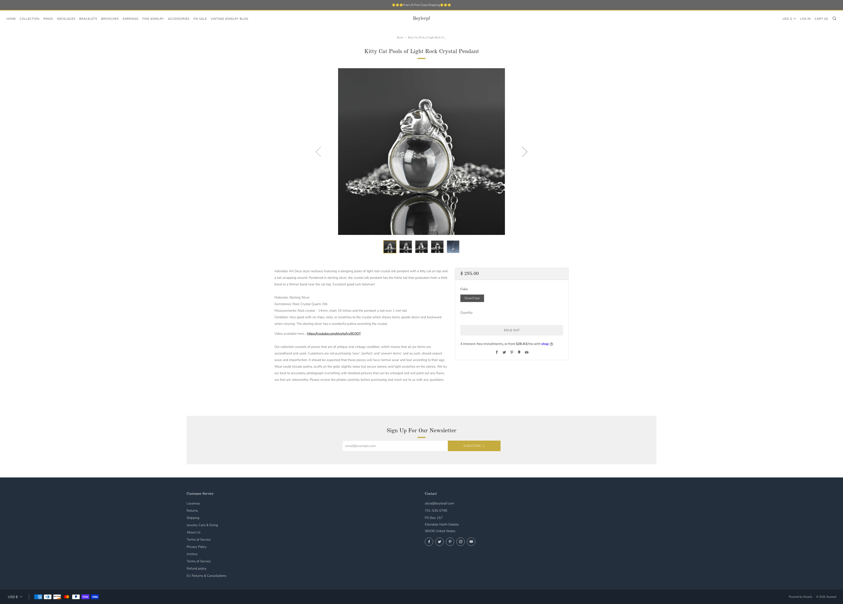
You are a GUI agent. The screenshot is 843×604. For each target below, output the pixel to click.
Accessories (178, 19)
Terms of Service (199, 539)
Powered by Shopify (800, 597)
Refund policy (197, 568)
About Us (193, 532)
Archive (192, 554)
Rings (48, 19)
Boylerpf (421, 18)
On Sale (200, 19)
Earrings (131, 19)
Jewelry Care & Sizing (202, 525)
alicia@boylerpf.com (439, 503)
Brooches (110, 19)
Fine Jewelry (153, 19)
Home (11, 19)
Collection (30, 19)
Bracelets (88, 19)
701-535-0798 (436, 510)
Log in (805, 19)
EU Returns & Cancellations (206, 576)
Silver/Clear (472, 298)
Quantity (466, 312)
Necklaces (66, 19)
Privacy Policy (197, 547)
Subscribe (472, 446)
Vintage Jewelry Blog (229, 19)
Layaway (193, 503)
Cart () (821, 19)
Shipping (193, 518)
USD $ (787, 19)
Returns (192, 510)
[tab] (389, 246)
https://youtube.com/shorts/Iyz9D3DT (334, 333)
